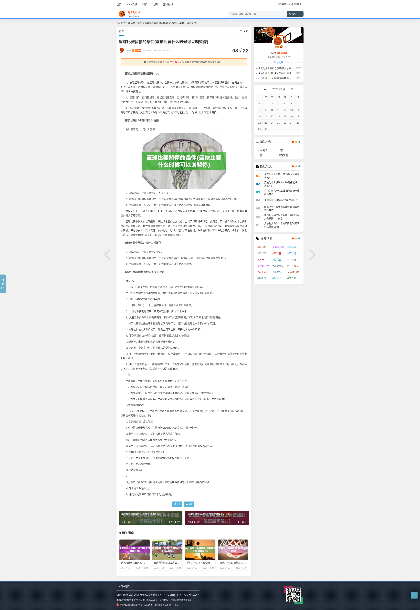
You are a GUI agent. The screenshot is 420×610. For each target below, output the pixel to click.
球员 (145, 4)
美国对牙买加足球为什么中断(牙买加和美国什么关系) (281, 217)
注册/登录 (296, 4)
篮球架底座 (265, 253)
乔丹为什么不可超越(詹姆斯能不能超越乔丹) (280, 78)
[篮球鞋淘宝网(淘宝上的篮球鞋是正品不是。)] (313, 254)
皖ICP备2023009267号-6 (130, 604)
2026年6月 (279, 89)
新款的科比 (265, 278)
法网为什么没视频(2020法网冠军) (281, 200)
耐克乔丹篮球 (265, 272)
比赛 (155, 4)
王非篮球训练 (295, 265)
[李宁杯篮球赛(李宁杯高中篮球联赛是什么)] (107, 254)
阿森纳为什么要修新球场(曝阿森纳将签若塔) (281, 208)
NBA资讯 (132, 4)
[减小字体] (241, 31)
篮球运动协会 (295, 253)
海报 (190, 504)
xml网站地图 (123, 586)
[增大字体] (247, 31)
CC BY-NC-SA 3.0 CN (148, 599)
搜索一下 (296, 13)
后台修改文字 (146, 594)
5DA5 (133, 50)
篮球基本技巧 (280, 253)
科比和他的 (265, 247)
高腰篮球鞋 (280, 265)
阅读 (178, 504)
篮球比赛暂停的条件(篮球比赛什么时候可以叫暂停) (171, 22)
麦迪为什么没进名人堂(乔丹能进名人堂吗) (279, 73)
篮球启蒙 (294, 272)
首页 (119, 4)
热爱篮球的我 (295, 278)
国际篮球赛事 (295, 247)
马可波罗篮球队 (295, 259)
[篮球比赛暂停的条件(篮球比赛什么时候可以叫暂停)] (184, 160)
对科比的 (279, 247)
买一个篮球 (265, 259)
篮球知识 (168, 4)
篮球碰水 (264, 265)
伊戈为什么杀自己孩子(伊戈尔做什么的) (278, 68)
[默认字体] (244, 31)
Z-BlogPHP (173, 594)
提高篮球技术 (280, 259)
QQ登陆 (282, 4)
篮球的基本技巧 (280, 272)
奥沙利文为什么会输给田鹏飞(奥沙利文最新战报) (281, 225)
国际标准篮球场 (280, 278)
